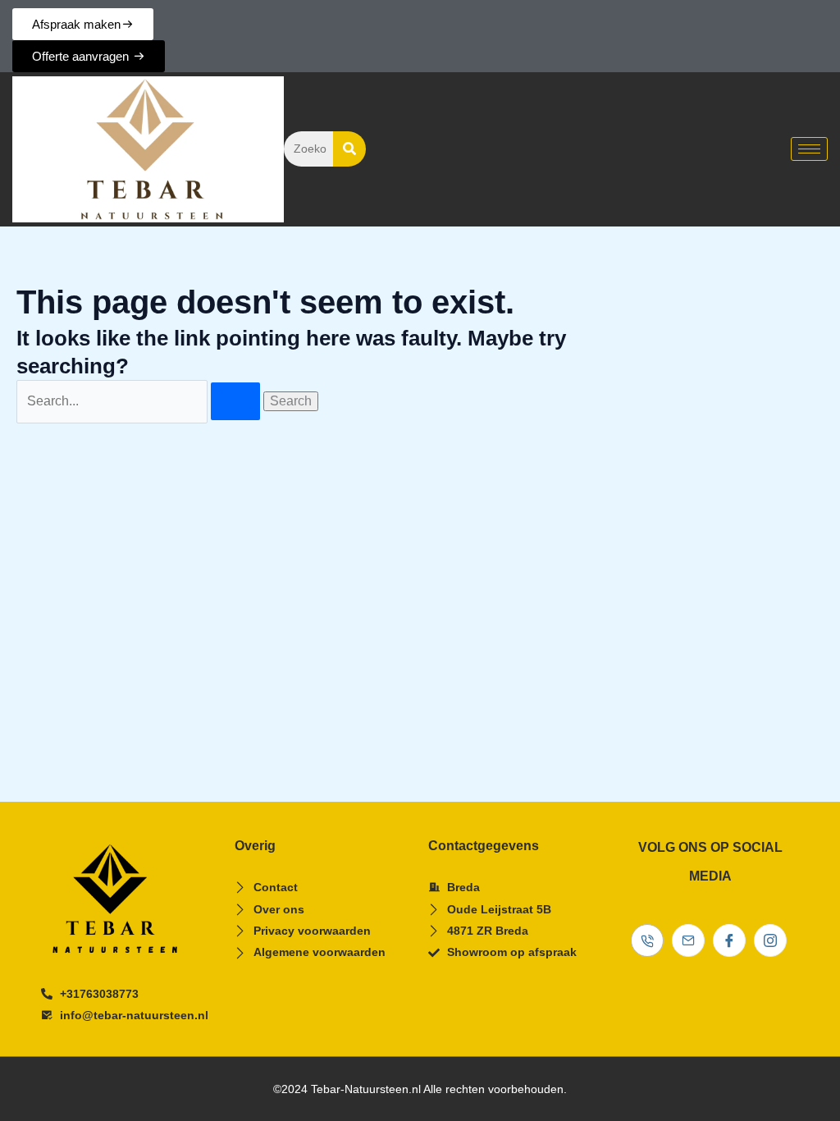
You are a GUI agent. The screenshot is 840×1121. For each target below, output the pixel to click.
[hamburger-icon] (809, 149)
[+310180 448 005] (647, 940)
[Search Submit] (235, 401)
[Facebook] (729, 940)
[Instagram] (770, 940)
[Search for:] (139, 401)
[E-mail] (688, 940)
